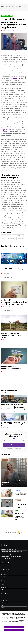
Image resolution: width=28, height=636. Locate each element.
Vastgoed (17, 490)
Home (3, 6)
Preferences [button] (4, 622)
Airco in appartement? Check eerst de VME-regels (7, 424)
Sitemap (3, 607)
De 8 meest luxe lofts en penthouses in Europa (11, 551)
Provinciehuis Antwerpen (6, 554)
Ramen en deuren (5, 569)
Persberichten (4, 600)
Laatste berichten (6, 7)
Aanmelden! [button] (14, 444)
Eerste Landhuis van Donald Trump (8, 549)
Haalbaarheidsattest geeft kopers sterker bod (21, 495)
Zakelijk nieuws (4, 587)
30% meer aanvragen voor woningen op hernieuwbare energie (12, 335)
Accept (14, 626)
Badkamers (5, 459)
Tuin (16, 510)
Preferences (14, 632)
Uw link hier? (4, 576)
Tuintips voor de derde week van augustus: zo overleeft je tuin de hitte (20, 516)
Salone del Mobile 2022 (6, 559)
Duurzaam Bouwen (10, 6)
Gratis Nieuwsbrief (5, 602)
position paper (15, 79)
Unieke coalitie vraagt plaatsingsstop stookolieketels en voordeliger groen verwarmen (14, 302)
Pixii (3, 238)
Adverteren (3, 598)
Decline (14, 629)
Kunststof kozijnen (5, 572)
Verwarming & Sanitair (20, 6)
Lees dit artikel (6, 277)
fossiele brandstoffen (10, 238)
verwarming (20, 238)
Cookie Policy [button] (21, 620)
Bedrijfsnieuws (4, 585)
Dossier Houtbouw (5, 567)
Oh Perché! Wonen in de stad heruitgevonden (11, 556)
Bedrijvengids (4, 589)
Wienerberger (4, 574)
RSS (2, 605)
